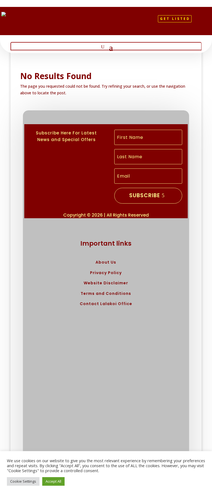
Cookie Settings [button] (23, 481)
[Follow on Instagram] (113, 21)
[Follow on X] (103, 21)
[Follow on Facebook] (94, 21)
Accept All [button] (53, 481)
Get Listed (175, 18)
